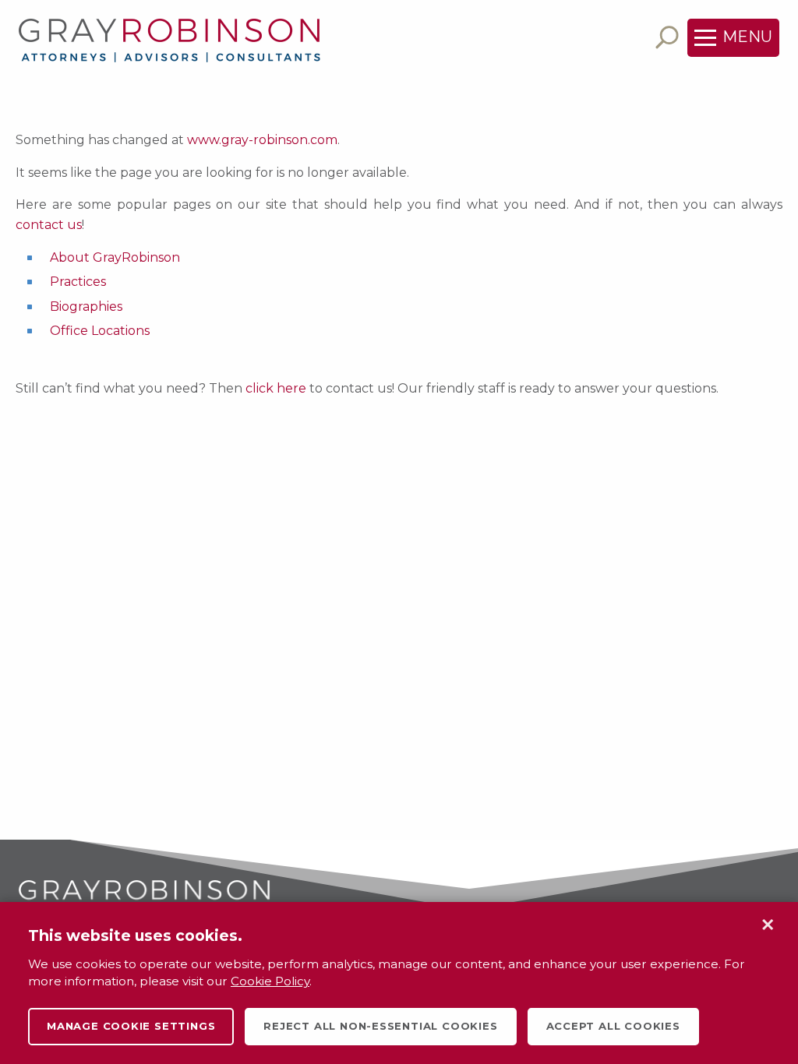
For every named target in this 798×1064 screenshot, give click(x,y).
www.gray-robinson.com (262, 139)
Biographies (86, 306)
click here (275, 388)
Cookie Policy (270, 981)
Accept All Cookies (613, 1026)
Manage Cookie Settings (131, 1026)
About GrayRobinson (115, 257)
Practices (78, 281)
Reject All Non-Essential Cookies (380, 1026)
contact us (49, 224)
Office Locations (100, 330)
